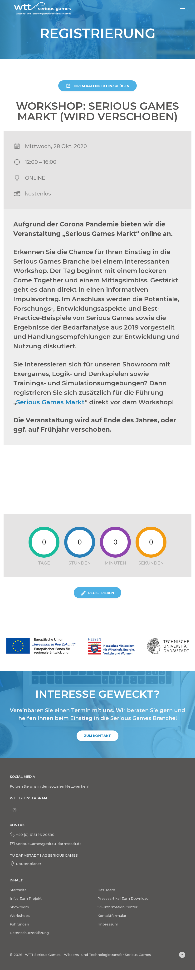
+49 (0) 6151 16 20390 (35, 835)
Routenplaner (28, 864)
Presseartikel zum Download (123, 898)
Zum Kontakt (97, 736)
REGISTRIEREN (101, 593)
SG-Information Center (117, 907)
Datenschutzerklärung (29, 933)
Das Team (106, 890)
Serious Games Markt (50, 402)
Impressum (108, 924)
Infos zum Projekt (26, 898)
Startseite (18, 890)
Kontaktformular (112, 916)
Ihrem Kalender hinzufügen (101, 86)
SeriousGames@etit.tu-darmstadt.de (49, 844)
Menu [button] (177, 8)
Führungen (19, 924)
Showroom (19, 907)
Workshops (20, 916)
